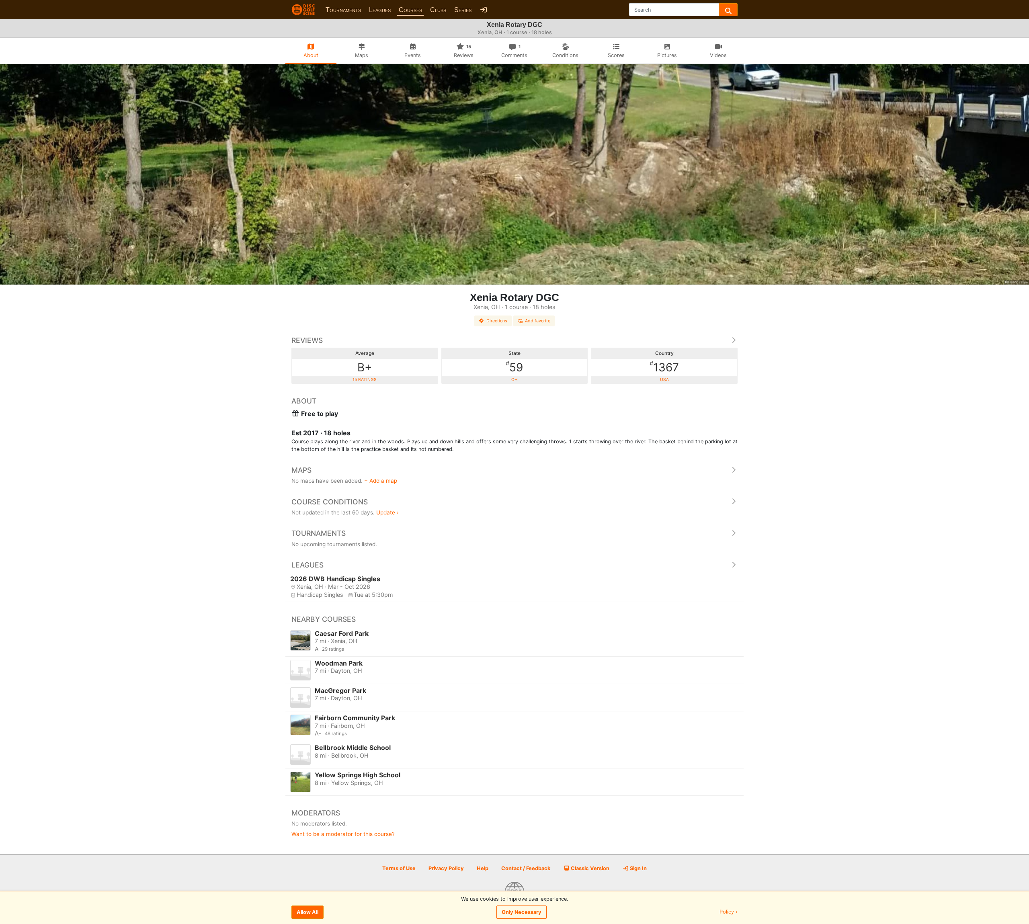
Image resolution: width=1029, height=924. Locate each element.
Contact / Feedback (525, 868)
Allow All (307, 912)
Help (482, 868)
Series (462, 9)
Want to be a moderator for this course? (343, 834)
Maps (301, 470)
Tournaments (343, 9)
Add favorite (537, 321)
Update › (387, 512)
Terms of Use (399, 868)
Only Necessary (521, 912)
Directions (496, 321)
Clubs (438, 9)
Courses (410, 9)
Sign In (638, 868)
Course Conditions (329, 502)
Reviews (307, 340)
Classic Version (589, 868)
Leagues (380, 9)
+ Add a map (380, 480)
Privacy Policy (446, 868)
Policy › (728, 912)
